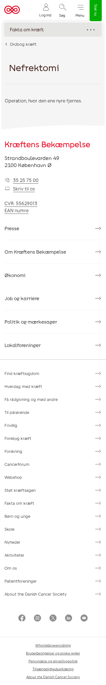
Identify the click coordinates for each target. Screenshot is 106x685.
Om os (11, 568)
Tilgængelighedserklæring (53, 669)
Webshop (13, 477)
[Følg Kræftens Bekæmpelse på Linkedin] (68, 618)
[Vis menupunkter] (53, 30)
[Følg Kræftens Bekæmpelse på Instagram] (37, 618)
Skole (9, 529)
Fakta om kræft (19, 503)
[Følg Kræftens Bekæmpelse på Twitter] (53, 618)
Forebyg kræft (18, 438)
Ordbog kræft (23, 44)
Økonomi (15, 275)
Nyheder (12, 542)
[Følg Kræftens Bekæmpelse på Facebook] (21, 618)
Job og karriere (22, 298)
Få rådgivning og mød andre (31, 399)
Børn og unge (17, 516)
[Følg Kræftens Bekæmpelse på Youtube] (84, 618)
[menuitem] (45, 10)
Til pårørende (17, 412)
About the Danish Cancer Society (36, 594)
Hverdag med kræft (23, 386)
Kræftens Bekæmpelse (47, 144)
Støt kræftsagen (20, 490)
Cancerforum (17, 464)
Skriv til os (24, 188)
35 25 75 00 (25, 180)
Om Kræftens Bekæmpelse (35, 251)
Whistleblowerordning (53, 645)
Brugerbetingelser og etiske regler (53, 653)
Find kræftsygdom (22, 373)
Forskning (13, 451)
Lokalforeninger (23, 345)
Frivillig (11, 425)
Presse (12, 228)
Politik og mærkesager (31, 321)
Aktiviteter (14, 555)
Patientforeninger (21, 581)
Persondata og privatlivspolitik (53, 661)
